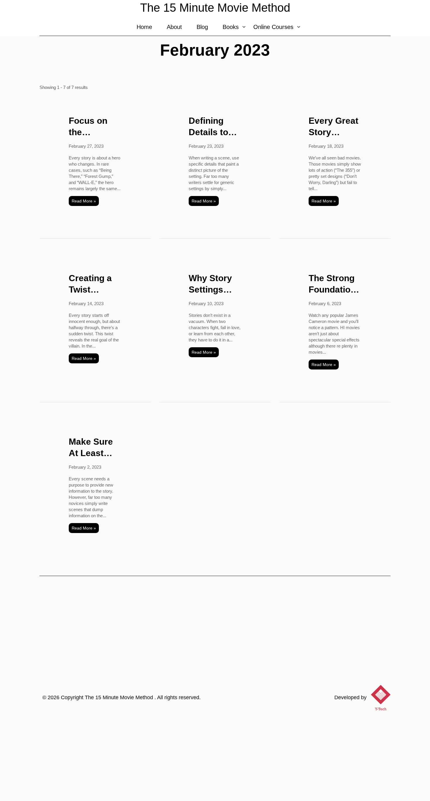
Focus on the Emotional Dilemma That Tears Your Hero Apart (91, 127)
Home (144, 27)
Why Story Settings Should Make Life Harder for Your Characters (212, 284)
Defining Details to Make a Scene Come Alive (212, 127)
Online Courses (273, 27)
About (174, 27)
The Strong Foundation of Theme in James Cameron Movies (333, 284)
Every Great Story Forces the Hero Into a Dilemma (333, 127)
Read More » (84, 201)
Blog (202, 27)
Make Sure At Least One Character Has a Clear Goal (93, 448)
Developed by (350, 697)
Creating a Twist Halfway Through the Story (94, 284)
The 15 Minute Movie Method (119, 697)
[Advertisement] (215, 757)
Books (231, 27)
